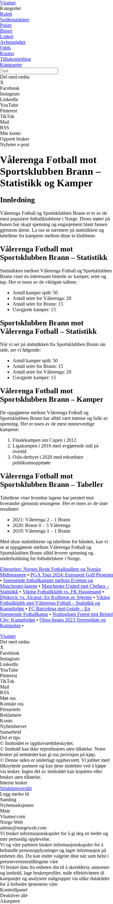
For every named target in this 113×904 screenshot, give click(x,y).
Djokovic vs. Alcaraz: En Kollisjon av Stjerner (46, 597)
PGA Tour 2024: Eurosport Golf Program (71, 574)
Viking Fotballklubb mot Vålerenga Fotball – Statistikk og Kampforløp (55, 603)
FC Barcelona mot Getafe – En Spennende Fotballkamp (45, 611)
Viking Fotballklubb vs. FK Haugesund (62, 591)
